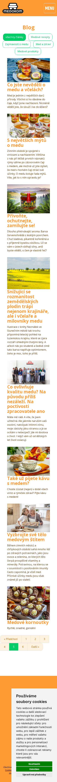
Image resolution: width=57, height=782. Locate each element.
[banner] (12, 8)
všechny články (14, 37)
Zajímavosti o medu (16, 44)
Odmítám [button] (34, 769)
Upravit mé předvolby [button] (34, 774)
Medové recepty (40, 37)
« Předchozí (11, 639)
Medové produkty (27, 51)
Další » (35, 646)
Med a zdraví (43, 44)
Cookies (9, 770)
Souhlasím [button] (34, 764)
